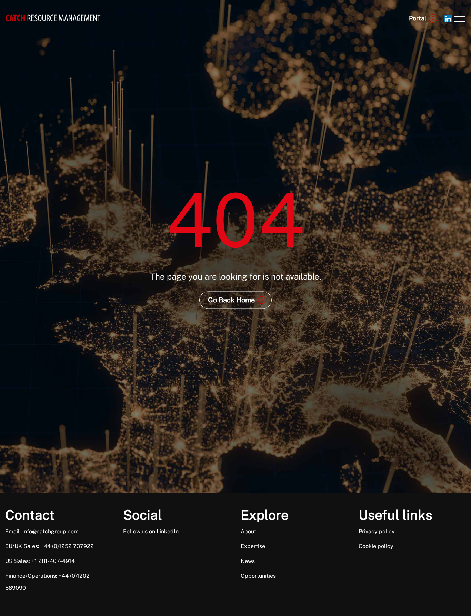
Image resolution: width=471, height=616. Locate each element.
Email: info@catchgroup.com (42, 531)
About (248, 531)
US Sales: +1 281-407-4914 (40, 561)
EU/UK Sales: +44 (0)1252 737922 (49, 546)
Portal (417, 18)
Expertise (253, 546)
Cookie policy (376, 546)
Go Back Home (231, 299)
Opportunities (258, 576)
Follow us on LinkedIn (151, 531)
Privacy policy (377, 531)
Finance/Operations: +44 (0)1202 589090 (47, 582)
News (248, 561)
